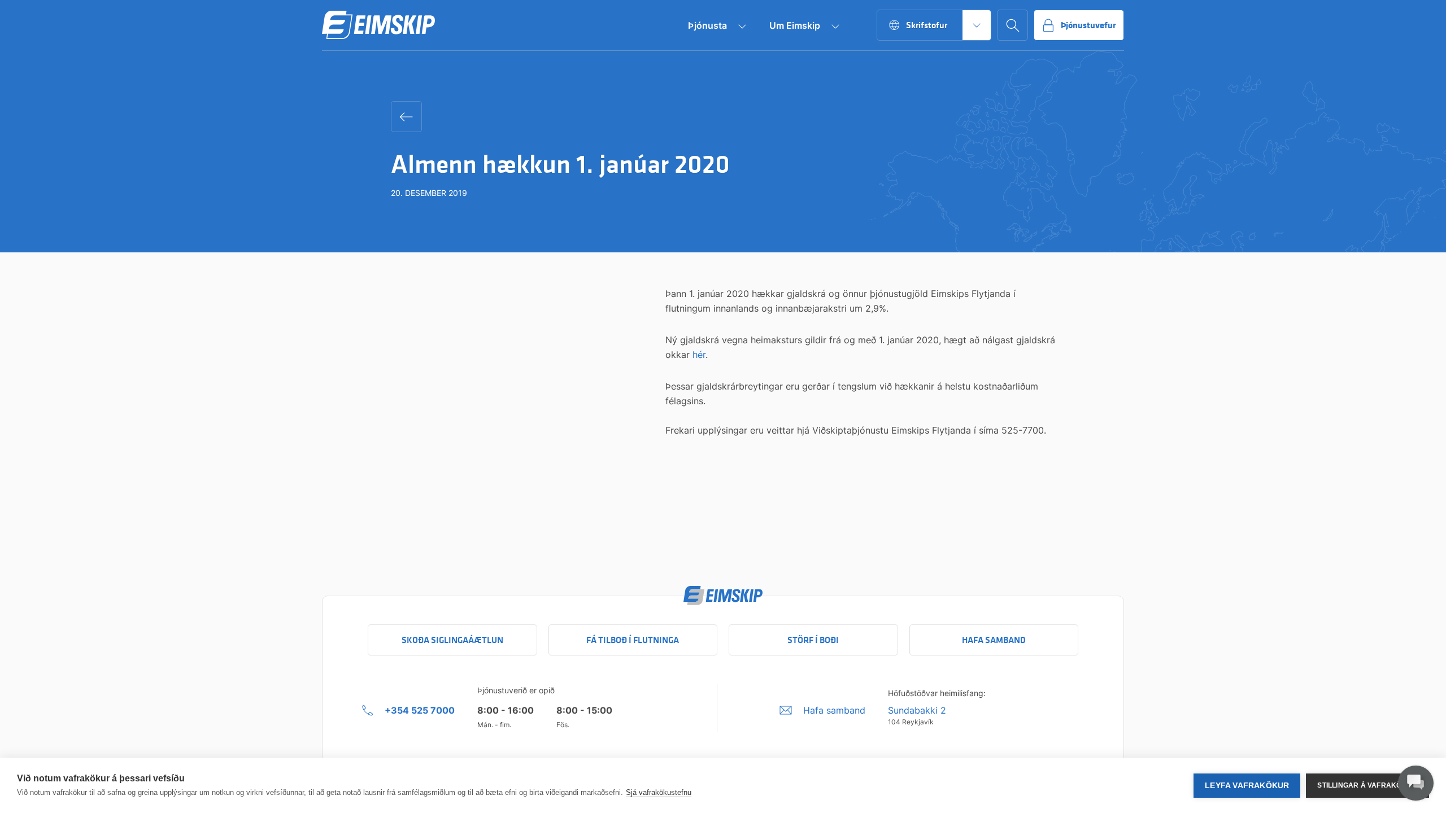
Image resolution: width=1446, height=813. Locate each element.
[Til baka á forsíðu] (378, 25)
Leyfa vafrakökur (1247, 785)
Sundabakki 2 (917, 710)
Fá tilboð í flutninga (632, 640)
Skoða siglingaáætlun (452, 640)
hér (698, 354)
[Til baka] (406, 116)
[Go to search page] (1012, 25)
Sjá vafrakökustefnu (658, 792)
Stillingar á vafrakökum (1367, 785)
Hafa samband (994, 640)
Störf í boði (813, 640)
